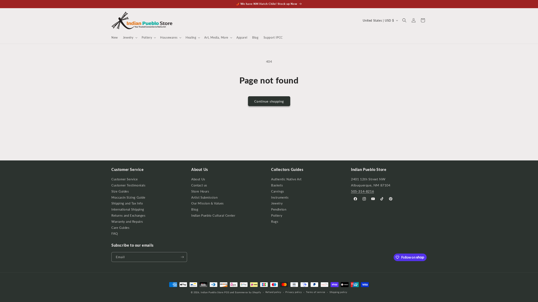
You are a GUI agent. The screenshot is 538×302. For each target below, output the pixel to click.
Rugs (274, 221)
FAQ (114, 233)
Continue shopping (269, 101)
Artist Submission (204, 197)
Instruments (280, 197)
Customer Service (124, 180)
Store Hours (200, 191)
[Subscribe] (182, 257)
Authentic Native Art (286, 180)
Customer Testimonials (128, 185)
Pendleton (278, 209)
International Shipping (127, 209)
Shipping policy (338, 292)
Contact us (199, 185)
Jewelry (277, 203)
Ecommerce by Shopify (248, 292)
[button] (129, 37)
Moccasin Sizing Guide (128, 197)
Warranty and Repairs (127, 221)
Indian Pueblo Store (212, 292)
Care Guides (120, 227)
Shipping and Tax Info (127, 203)
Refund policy (273, 292)
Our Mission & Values (207, 203)
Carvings (277, 191)
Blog (194, 209)
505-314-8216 (362, 191)
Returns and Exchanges (128, 215)
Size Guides (120, 191)
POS (226, 292)
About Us (198, 180)
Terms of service (315, 292)
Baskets (277, 185)
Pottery (276, 215)
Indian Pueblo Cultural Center (213, 215)
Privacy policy (293, 292)
